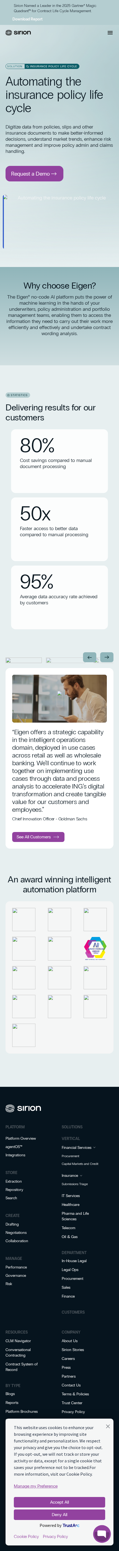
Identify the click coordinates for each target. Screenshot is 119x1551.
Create (13, 1215)
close (7, 4)
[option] (24, 660)
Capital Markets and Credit (80, 1164)
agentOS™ (14, 1146)
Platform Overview (21, 1138)
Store (11, 1172)
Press (66, 1367)
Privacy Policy (73, 1411)
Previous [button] (89, 657)
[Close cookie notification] (108, 1427)
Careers (68, 1358)
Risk (9, 1284)
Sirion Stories (73, 1349)
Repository (14, 1189)
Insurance (70, 1175)
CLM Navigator (18, 1341)
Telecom (68, 1228)
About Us (69, 1341)
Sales (66, 1287)
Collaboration (17, 1241)
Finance (68, 1296)
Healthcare (70, 1204)
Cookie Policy (26, 1536)
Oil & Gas (69, 1236)
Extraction (14, 1181)
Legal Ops (70, 1269)
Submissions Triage (75, 1184)
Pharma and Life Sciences (75, 1216)
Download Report (27, 19)
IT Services (71, 1195)
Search (11, 1198)
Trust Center (72, 1403)
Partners (69, 1376)
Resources (17, 1332)
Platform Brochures (22, 1411)
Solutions (72, 1127)
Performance (16, 1267)
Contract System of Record (22, 1367)
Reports (12, 1402)
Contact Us (71, 1385)
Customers (73, 1312)
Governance (16, 1275)
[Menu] (110, 32)
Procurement (70, 1156)
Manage (14, 1258)
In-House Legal (74, 1261)
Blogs (10, 1393)
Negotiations (16, 1232)
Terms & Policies (75, 1394)
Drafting (12, 1224)
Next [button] (106, 657)
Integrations (15, 1155)
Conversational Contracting (18, 1352)
